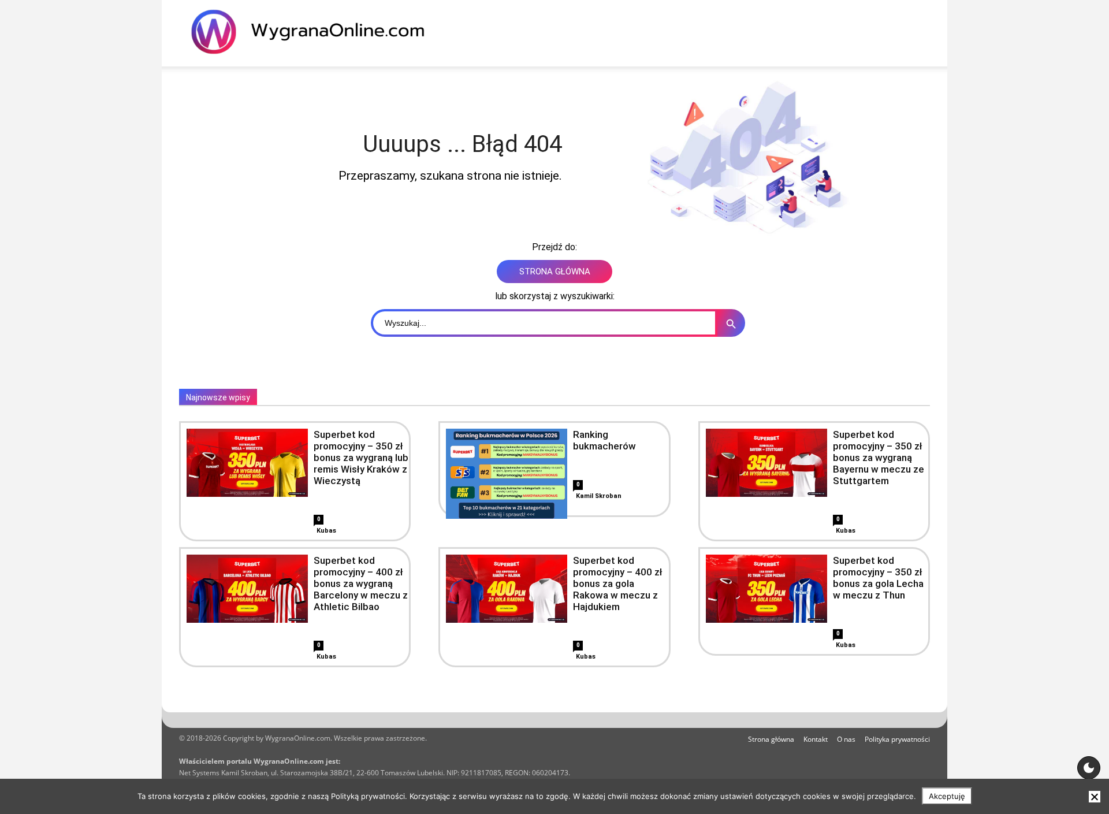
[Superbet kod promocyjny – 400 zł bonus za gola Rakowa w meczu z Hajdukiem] (506, 589)
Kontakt (815, 739)
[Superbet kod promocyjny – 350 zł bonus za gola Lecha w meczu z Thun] (766, 589)
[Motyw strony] (1088, 767)
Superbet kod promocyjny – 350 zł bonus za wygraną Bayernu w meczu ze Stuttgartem (878, 457)
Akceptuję (947, 796)
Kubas (326, 530)
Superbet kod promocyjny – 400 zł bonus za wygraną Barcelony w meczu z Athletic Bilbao (361, 583)
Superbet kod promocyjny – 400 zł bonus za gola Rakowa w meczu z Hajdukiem (618, 583)
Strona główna (771, 739)
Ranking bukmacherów (604, 440)
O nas (846, 739)
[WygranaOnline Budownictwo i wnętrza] (315, 32)
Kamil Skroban (599, 496)
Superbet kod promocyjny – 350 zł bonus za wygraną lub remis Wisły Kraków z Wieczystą (361, 457)
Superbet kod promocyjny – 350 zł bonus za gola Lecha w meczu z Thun (878, 578)
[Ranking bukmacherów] (506, 489)
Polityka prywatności (897, 739)
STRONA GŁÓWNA (554, 271)
